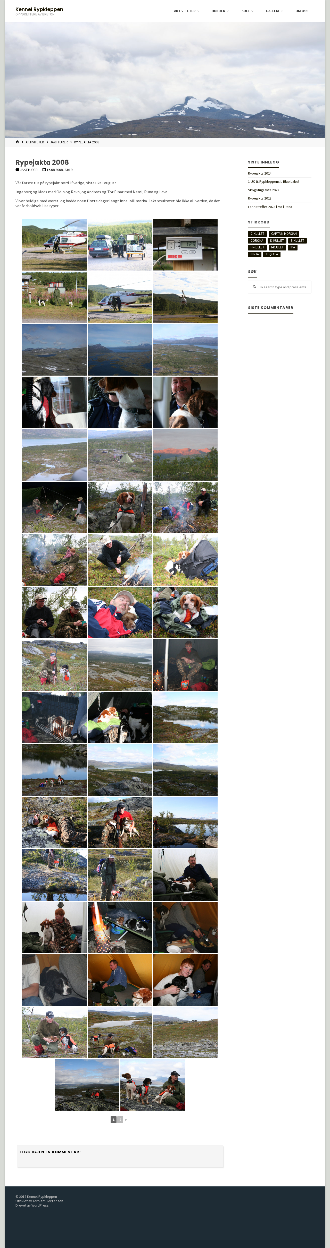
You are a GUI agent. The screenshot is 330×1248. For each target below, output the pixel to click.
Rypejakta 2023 (259, 198)
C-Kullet (257, 233)
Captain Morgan (284, 233)
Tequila (272, 254)
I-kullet (277, 247)
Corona (257, 240)
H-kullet (257, 247)
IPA (293, 247)
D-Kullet (277, 240)
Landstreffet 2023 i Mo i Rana (270, 206)
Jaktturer (59, 142)
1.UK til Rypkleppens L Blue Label (273, 181)
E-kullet (297, 240)
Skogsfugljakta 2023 (263, 190)
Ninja (255, 254)
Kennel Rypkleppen (39, 9)
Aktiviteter (35, 142)
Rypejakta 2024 (259, 173)
